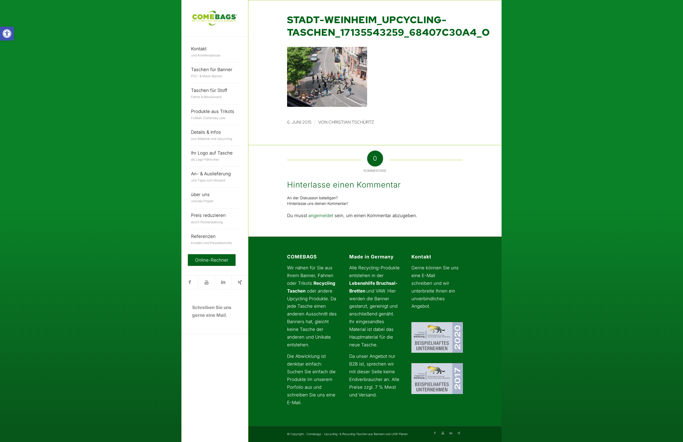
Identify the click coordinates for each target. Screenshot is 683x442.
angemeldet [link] (320, 215)
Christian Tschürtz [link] (351, 122)
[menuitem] (215, 52)
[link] (7, 33)
